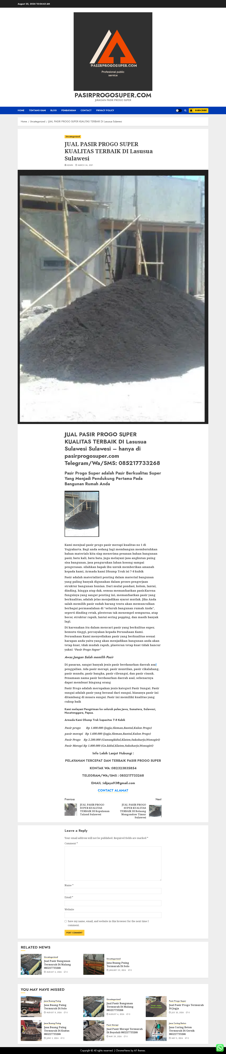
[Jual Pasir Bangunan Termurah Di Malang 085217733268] (31, 964)
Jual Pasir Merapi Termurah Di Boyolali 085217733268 (125, 1030)
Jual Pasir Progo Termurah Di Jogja (186, 1006)
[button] (185, 110)
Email (69, 897)
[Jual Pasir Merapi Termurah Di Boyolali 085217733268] (93, 1030)
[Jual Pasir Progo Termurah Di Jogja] (156, 1006)
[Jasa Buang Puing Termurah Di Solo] (93, 964)
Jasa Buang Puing (52, 1001)
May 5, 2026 (177, 1038)
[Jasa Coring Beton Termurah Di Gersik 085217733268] (156, 1030)
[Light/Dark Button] (179, 110)
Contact (86, 110)
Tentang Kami (37, 110)
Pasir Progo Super (177, 1001)
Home (21, 110)
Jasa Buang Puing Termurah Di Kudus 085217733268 (56, 1031)
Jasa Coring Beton (177, 1023)
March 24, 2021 (85, 165)
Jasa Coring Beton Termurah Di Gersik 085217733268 (182, 1031)
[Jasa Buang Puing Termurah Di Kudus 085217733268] (31, 1030)
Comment (71, 843)
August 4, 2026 (54, 972)
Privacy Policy (105, 110)
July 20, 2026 (178, 1012)
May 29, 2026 (115, 1036)
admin (70, 165)
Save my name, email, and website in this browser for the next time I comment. (108, 923)
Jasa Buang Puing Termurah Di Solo (118, 964)
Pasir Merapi (112, 1025)
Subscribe (201, 110)
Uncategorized (73, 136)
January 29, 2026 (117, 970)
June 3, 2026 (53, 1038)
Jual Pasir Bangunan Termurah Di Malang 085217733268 (57, 964)
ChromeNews (123, 1050)
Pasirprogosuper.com (113, 95)
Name (69, 885)
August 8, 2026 (54, 1012)
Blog (53, 110)
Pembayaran (68, 110)
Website (69, 909)
